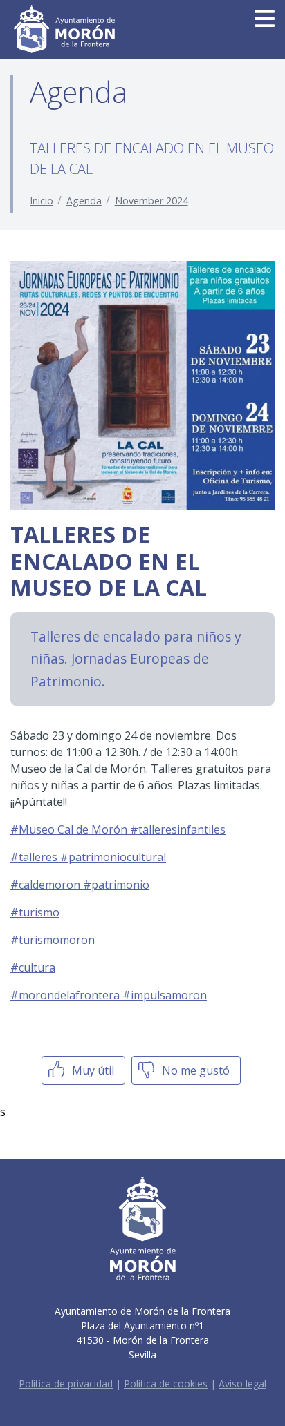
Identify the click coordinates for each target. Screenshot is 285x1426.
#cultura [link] (32, 967)
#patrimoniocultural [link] (113, 857)
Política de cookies (166, 1383)
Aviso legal (242, 1383)
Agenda (84, 200)
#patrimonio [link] (116, 884)
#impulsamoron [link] (164, 995)
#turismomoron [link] (52, 939)
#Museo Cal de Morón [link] (70, 829)
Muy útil (91, 1070)
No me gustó (194, 1070)
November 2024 (151, 200)
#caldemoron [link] (46, 884)
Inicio (41, 200)
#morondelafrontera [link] (66, 995)
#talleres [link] (35, 857)
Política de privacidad (66, 1383)
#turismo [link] (34, 912)
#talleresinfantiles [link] (178, 829)
